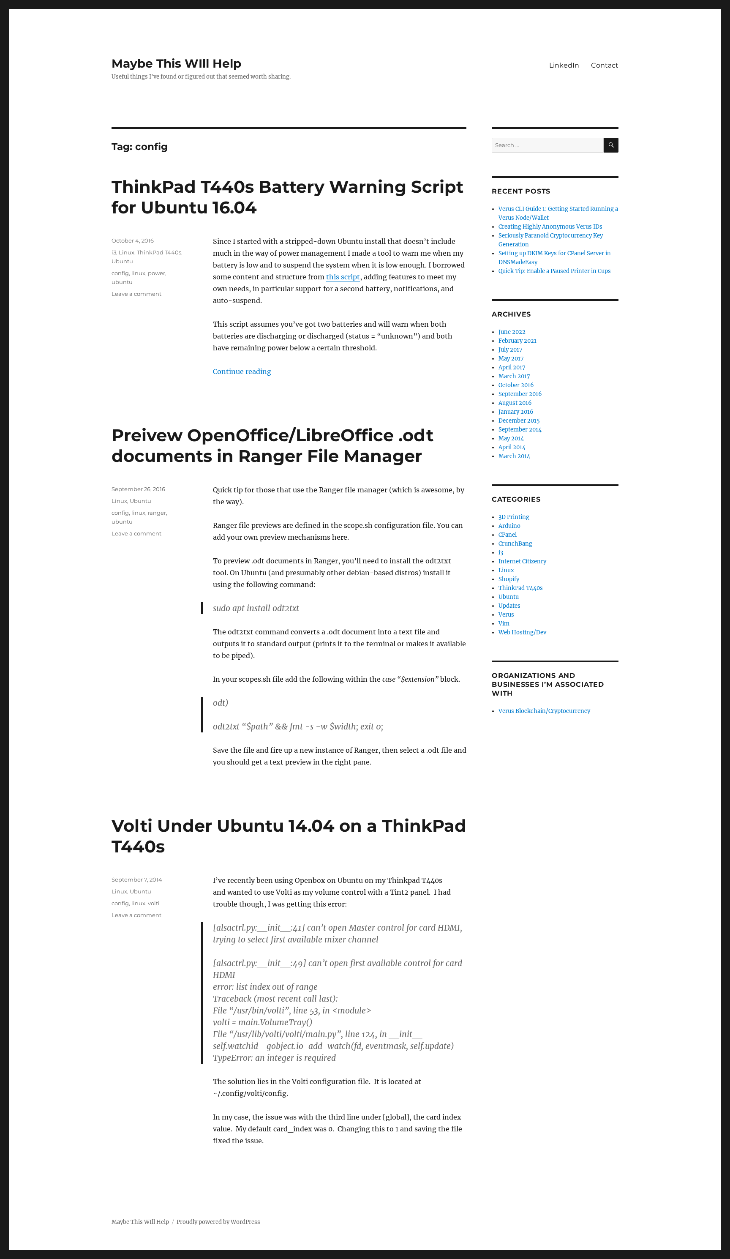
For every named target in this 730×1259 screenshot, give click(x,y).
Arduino (509, 526)
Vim (503, 623)
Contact (604, 65)
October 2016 (516, 385)
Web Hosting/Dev (522, 632)
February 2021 (517, 340)
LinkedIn (564, 65)
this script (343, 277)
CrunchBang (515, 543)
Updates (509, 605)
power (156, 273)
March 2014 (514, 456)
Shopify (508, 579)
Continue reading (242, 371)
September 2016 (520, 394)
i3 (114, 252)
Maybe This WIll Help (176, 63)
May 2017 (511, 358)
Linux (126, 252)
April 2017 (512, 367)
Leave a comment (136, 293)
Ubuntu (122, 261)
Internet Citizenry (522, 561)
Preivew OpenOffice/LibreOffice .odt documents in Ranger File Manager (272, 445)
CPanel (507, 534)
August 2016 (515, 403)
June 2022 (512, 332)
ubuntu (122, 282)
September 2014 (520, 429)
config (120, 273)
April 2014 (512, 447)
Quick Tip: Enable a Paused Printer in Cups (554, 271)
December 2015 (519, 420)
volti (154, 903)
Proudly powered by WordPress (218, 1222)
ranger (157, 512)
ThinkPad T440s (159, 252)
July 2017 (510, 349)
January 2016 (516, 411)
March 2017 (514, 376)
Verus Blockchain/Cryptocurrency (544, 711)
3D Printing (513, 517)
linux (138, 273)
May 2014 (511, 438)
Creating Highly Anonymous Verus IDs (550, 226)
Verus (506, 614)
